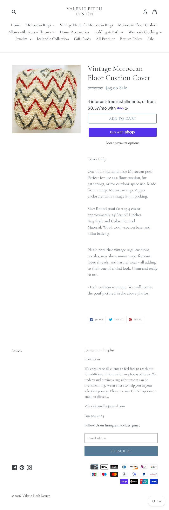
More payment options (122, 142)
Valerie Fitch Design (84, 11)
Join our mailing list (99, 350)
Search (16, 350)
